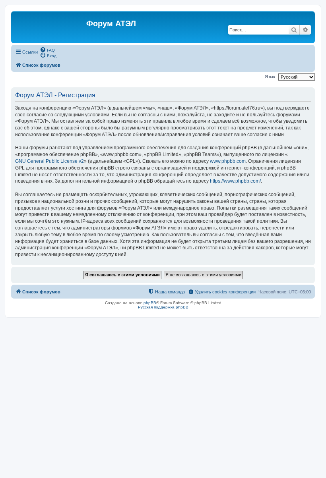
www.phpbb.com (228, 161)
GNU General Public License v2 (49, 161)
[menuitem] (47, 49)
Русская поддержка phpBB (163, 307)
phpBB (150, 303)
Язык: (270, 76)
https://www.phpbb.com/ (235, 181)
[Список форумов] (49, 27)
